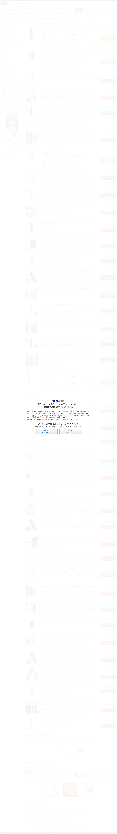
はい (46, 431)
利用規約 (44, 419)
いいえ (71, 431)
